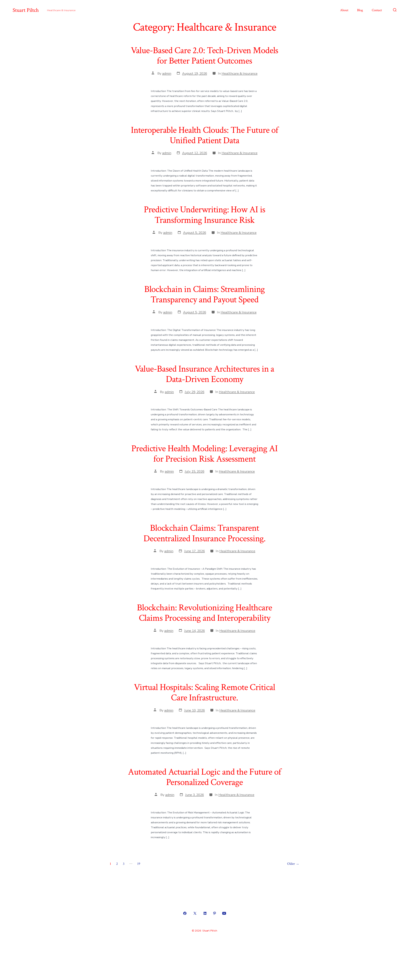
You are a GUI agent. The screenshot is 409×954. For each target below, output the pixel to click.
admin (166, 73)
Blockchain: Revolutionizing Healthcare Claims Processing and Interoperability (204, 613)
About (344, 10)
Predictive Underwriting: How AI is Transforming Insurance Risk (204, 215)
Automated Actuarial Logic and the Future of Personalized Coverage (204, 777)
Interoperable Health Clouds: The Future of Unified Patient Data (204, 135)
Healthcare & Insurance (240, 73)
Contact (377, 10)
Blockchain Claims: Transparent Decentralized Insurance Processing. (204, 533)
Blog (360, 10)
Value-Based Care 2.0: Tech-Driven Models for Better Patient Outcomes (204, 56)
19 (138, 863)
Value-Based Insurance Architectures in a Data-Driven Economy (204, 374)
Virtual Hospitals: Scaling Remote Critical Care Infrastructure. (204, 692)
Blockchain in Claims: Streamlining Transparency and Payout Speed (204, 294)
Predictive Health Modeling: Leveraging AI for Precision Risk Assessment (204, 454)
